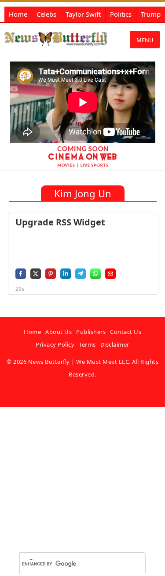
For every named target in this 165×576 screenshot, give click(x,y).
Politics (121, 14)
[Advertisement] (82, 489)
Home (18, 14)
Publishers (91, 332)
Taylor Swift (83, 14)
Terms (87, 344)
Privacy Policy (55, 344)
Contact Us (125, 332)
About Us (58, 332)
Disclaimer (114, 344)
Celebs (46, 14)
